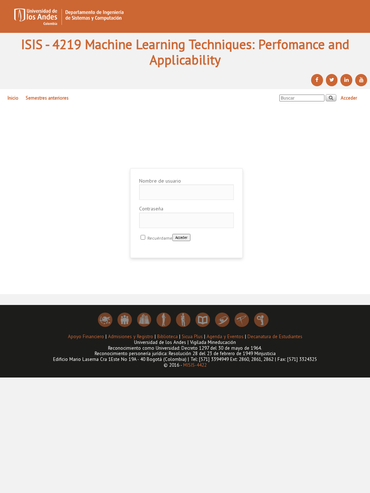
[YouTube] (361, 80)
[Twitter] (332, 80)
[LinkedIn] (346, 80)
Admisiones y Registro (130, 336)
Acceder (349, 98)
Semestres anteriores (47, 98)
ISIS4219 (186, 152)
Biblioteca (167, 336)
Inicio (13, 98)
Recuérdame (159, 238)
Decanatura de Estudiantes (275, 336)
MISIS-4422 (195, 365)
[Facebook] (317, 80)
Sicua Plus (192, 336)
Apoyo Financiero (86, 336)
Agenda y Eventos (225, 336)
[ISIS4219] (185, 16)
